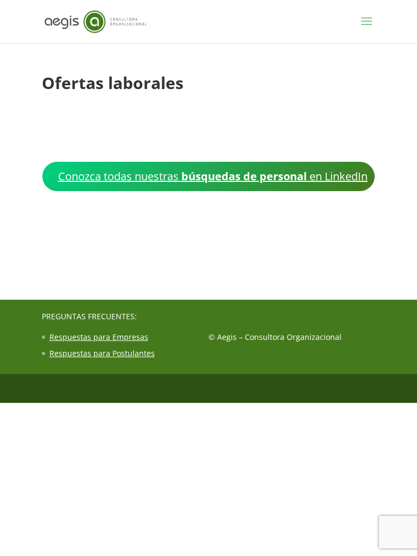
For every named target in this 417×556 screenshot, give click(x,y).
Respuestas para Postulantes (102, 353)
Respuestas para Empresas (98, 337)
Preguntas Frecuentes (88, 316)
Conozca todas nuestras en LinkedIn (213, 176)
